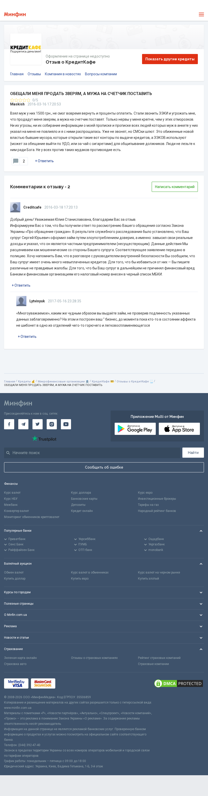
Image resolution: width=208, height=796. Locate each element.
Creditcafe (32, 207)
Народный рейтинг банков (157, 511)
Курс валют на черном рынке (159, 572)
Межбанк (11, 505)
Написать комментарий (175, 187)
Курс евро (145, 492)
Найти (193, 453)
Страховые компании (153, 664)
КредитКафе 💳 (103, 381)
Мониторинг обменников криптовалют (31, 517)
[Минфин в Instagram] (52, 424)
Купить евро (80, 578)
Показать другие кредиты (170, 59)
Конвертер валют (16, 511)
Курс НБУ (11, 499)
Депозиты (78, 505)
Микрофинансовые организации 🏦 (63, 381)
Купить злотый (148, 578)
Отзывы (34, 74)
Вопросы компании (101, 74)
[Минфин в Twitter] (37, 424)
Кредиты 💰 (26, 381)
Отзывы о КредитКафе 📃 (135, 381)
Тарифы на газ (148, 505)
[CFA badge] (69, 683)
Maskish (17, 104)
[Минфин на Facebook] (9, 424)
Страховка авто (15, 664)
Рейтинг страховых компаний (159, 658)
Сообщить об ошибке (104, 467)
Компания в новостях (63, 74)
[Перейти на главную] (15, 14)
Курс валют (12, 492)
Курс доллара (81, 492)
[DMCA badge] (178, 683)
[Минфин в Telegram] (23, 424)
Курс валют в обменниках (90, 572)
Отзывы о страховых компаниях (94, 658)
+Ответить (44, 161)
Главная (17, 74)
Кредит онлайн (82, 511)
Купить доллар (14, 578)
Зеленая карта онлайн (20, 658)
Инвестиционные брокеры (157, 499)
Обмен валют (14, 572)
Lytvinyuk (37, 301)
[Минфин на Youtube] (66, 424)
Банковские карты (84, 499)
